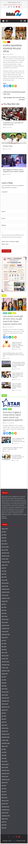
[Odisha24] (3, 21)
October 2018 (5, 812)
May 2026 (4, 537)
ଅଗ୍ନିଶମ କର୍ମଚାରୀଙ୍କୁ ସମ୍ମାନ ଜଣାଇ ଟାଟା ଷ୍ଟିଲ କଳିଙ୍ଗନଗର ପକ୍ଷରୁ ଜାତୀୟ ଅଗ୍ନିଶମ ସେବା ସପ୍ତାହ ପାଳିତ (13, 354)
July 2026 (4, 531)
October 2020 (5, 740)
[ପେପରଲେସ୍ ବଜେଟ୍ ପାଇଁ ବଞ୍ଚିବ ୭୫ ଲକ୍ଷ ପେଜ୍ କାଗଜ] (14, 108)
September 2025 (6, 562)
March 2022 (4, 689)
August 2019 (5, 782)
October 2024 (5, 595)
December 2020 (5, 734)
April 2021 (4, 722)
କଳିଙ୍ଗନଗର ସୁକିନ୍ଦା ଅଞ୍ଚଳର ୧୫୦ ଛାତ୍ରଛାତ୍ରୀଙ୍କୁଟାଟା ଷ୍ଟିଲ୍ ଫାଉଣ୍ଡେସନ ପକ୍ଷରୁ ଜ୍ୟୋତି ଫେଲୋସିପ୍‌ (18, 364)
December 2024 (5, 589)
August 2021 (5, 710)
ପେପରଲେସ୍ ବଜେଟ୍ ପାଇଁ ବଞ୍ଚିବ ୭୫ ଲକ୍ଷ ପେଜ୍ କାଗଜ (13, 124)
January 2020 (5, 767)
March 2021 (4, 725)
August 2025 (5, 565)
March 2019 (4, 797)
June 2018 (4, 825)
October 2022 (5, 667)
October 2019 (5, 776)
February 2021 (5, 728)
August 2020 (5, 746)
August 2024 (5, 601)
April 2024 (4, 613)
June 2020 (4, 752)
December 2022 (5, 661)
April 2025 (4, 577)
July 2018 (4, 822)
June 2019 (4, 788)
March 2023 (4, 652)
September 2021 (6, 707)
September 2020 (6, 743)
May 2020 (4, 755)
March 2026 (4, 543)
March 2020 (4, 761)
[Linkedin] (10, 86)
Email (3, 218)
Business (5, 313)
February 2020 (5, 764)
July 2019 (4, 785)
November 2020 (5, 737)
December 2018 (5, 806)
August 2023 (5, 637)
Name (4, 211)
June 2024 (4, 607)
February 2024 (5, 619)
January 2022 (5, 695)
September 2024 (6, 598)
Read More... (5, 518)
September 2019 (6, 779)
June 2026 (4, 534)
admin (12, 54)
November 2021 (5, 701)
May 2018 (4, 828)
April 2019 (4, 794)
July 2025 (4, 568)
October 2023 (5, 631)
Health (10, 313)
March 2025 (4, 580)
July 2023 (4, 640)
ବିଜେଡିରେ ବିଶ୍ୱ (7, 146)
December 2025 (5, 553)
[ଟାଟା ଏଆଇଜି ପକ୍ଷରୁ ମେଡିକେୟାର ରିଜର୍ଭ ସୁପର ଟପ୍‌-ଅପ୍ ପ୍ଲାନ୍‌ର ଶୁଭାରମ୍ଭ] (6, 458)
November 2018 (5, 809)
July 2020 (4, 749)
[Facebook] (4, 86)
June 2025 (4, 571)
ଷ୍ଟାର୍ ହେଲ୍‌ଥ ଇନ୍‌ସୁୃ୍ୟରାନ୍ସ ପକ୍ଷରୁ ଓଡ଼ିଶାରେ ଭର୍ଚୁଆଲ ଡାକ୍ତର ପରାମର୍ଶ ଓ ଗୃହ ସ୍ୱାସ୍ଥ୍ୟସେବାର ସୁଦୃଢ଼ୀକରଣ (13, 416)
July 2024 (4, 604)
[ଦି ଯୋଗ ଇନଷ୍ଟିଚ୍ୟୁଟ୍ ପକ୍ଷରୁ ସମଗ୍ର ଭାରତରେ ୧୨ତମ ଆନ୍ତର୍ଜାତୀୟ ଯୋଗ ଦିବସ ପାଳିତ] (6, 441)
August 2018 (5, 818)
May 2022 (4, 683)
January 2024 (5, 622)
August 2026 (5, 528)
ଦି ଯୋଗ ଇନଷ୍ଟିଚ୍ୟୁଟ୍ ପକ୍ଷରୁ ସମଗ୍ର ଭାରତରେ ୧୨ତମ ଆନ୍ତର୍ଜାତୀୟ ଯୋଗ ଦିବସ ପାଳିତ (18, 440)
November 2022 (5, 664)
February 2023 (5, 655)
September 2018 (6, 815)
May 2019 (4, 791)
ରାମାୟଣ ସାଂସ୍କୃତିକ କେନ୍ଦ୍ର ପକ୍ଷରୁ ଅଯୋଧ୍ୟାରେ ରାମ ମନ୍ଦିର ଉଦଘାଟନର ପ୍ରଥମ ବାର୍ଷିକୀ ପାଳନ (17, 375)
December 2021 (5, 698)
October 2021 (5, 704)
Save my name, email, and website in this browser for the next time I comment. (13, 236)
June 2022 (4, 679)
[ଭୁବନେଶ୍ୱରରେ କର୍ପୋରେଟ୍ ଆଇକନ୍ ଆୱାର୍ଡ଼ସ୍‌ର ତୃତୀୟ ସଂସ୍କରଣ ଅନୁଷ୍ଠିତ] (14, 155)
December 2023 (5, 625)
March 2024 (4, 616)
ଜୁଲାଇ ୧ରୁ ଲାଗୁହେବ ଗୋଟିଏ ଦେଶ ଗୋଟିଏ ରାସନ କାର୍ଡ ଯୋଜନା (14, 98)
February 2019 (5, 800)
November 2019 (5, 773)
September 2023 (6, 634)
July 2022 (4, 676)
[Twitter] (7, 86)
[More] (15, 86)
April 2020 (4, 758)
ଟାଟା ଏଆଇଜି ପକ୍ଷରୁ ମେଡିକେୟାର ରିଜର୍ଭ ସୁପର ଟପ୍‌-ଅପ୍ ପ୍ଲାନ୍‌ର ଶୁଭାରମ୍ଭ (18, 457)
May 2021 (4, 719)
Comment (5, 192)
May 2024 (4, 610)
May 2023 (4, 646)
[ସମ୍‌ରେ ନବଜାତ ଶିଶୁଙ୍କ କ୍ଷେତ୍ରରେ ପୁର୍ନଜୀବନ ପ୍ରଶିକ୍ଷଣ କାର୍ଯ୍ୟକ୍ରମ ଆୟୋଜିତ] (6, 387)
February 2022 (5, 692)
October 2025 (5, 559)
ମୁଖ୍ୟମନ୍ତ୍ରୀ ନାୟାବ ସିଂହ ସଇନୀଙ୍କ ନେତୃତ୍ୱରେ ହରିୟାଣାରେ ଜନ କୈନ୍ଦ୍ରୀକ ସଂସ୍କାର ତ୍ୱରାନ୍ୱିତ (17, 345)
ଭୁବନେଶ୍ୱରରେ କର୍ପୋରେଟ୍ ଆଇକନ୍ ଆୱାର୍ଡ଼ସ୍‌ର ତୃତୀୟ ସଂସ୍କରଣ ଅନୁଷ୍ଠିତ (13, 170)
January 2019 (5, 803)
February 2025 (5, 583)
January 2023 (5, 658)
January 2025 (5, 586)
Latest (5, 42)
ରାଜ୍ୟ (9, 42)
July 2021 (4, 713)
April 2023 (4, 649)
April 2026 (4, 540)
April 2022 (4, 686)
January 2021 (5, 731)
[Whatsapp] (13, 86)
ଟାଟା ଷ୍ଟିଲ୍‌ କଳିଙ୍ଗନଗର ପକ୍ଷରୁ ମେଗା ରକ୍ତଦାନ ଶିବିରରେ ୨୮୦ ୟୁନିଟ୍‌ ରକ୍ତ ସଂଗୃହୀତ (13, 448)
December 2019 (5, 770)
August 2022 (5, 673)
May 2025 (4, 574)
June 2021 (4, 716)
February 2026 (5, 547)
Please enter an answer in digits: (10, 241)
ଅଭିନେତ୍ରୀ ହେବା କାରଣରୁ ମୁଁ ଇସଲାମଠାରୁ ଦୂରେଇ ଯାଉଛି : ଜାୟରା (14, 93)
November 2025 (5, 556)
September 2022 (6, 670)
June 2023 (4, 643)
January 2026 (5, 550)
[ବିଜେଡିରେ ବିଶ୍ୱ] (14, 133)
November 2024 (5, 592)
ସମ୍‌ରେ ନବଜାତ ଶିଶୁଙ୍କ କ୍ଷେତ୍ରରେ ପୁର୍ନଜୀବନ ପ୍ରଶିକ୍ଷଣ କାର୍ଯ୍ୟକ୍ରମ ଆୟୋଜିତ (17, 386)
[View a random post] (24, 21)
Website (4, 225)
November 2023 (5, 628)
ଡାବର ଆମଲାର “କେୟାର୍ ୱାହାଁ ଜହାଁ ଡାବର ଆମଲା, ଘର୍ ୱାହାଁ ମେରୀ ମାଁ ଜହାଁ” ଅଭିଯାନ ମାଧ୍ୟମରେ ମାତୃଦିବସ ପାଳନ (13, 320)
